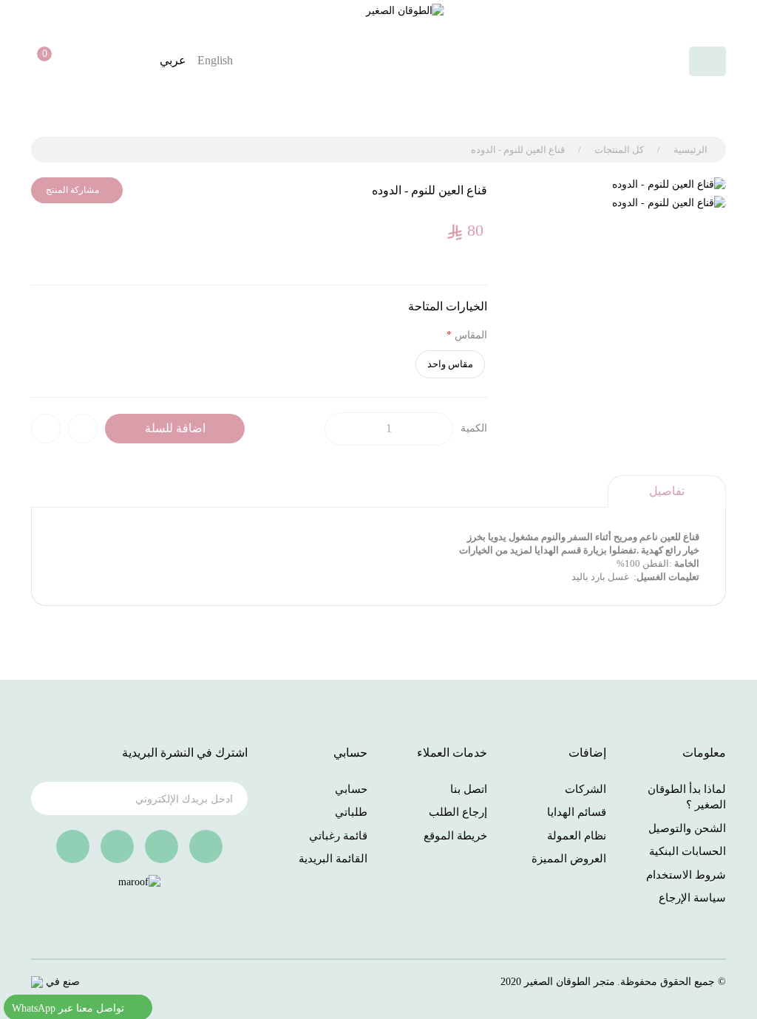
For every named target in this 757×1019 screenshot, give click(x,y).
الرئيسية (690, 149)
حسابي (351, 789)
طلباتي (351, 812)
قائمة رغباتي (338, 836)
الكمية (474, 428)
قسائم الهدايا (576, 812)
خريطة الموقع (455, 836)
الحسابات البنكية (687, 851)
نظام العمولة (576, 836)
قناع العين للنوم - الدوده (518, 149)
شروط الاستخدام (686, 875)
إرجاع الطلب (458, 812)
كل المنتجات (619, 149)
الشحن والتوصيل (687, 828)
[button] (39, 61)
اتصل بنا (468, 789)
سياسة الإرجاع (692, 898)
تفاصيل (667, 491)
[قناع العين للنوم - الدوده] (617, 184)
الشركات (585, 789)
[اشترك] (51, 801)
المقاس (471, 335)
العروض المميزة (569, 859)
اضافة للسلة (175, 428)
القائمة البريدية (333, 859)
